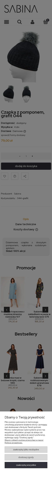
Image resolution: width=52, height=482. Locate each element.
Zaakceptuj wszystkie (26, 465)
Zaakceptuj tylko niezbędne (26, 449)
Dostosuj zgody (26, 457)
